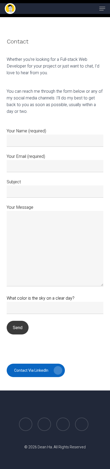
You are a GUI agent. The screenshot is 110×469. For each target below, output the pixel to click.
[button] (102, 8)
